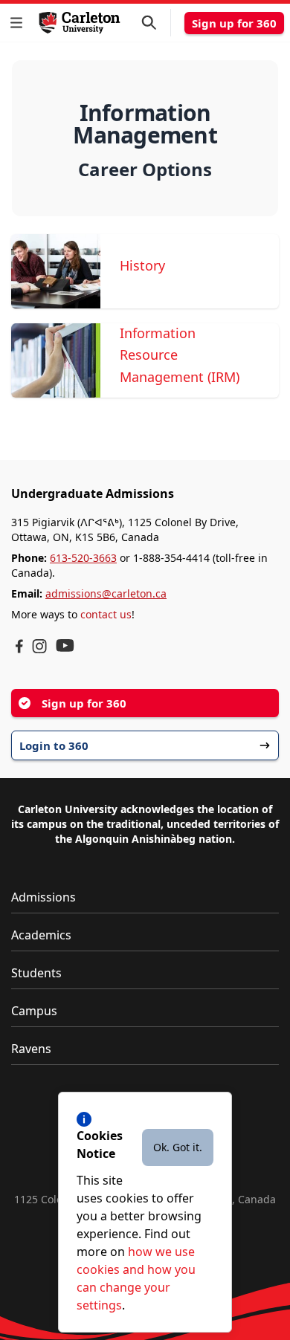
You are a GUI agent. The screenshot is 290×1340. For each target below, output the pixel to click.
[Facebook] (19, 646)
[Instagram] (39, 646)
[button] (19, 23)
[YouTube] (65, 645)
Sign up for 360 (234, 23)
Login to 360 (53, 745)
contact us (106, 614)
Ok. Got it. (177, 1147)
